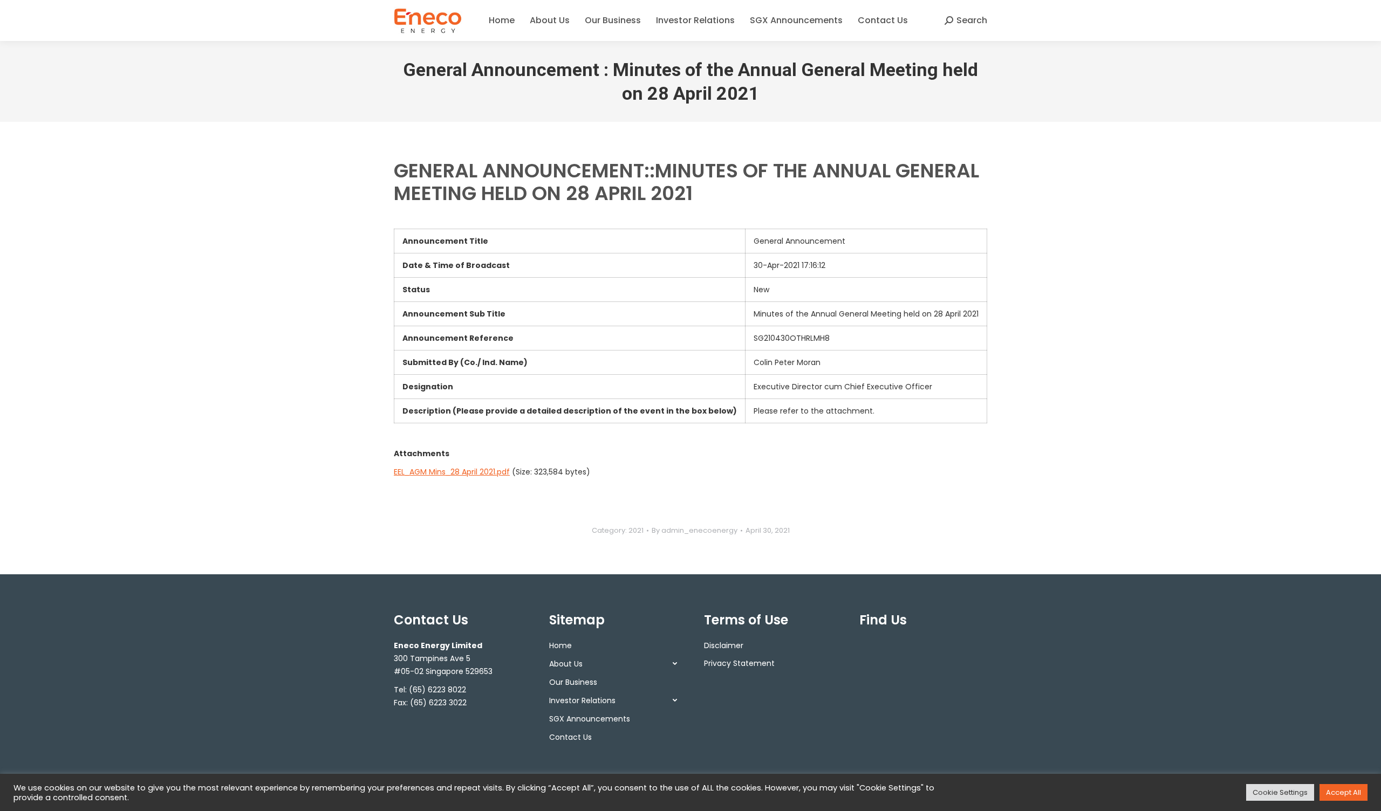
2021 (636, 530)
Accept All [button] (1343, 792)
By (694, 530)
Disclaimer (723, 645)
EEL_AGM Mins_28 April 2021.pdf (452, 471)
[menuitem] (502, 20)
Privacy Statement (739, 663)
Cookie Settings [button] (1280, 792)
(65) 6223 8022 (437, 689)
